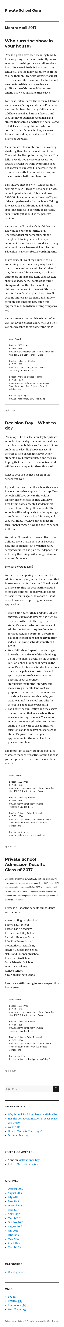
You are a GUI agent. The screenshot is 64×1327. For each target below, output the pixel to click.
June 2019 (13, 1201)
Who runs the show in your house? (29, 43)
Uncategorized (16, 1272)
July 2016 (13, 1230)
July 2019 (13, 1197)
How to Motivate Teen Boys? (25, 1131)
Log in (11, 1296)
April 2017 (14, 1213)
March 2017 (14, 1218)
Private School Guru (23, 10)
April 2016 (14, 1243)
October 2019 (15, 1188)
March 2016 (15, 1247)
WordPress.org (17, 1309)
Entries (15, 1300)
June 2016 (13, 1234)
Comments (17, 1305)
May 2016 (13, 1239)
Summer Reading (18, 1135)
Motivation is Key (29, 1159)
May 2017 (13, 1209)
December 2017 (17, 1205)
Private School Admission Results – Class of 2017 (26, 864)
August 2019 (15, 1192)
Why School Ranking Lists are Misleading (33, 1114)
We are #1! (14, 1126)
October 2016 (15, 1222)
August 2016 (15, 1226)
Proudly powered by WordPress (42, 1321)
